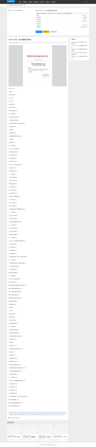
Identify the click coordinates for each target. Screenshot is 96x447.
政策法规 (36, 2)
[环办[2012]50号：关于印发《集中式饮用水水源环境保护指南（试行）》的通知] (45, 429)
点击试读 (54, 31)
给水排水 (42, 2)
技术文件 (48, 2)
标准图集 (25, 2)
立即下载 (40, 31)
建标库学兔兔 (68, 13)
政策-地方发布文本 (19, 5)
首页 (20, 2)
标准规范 (30, 2)
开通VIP (47, 31)
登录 (86, 1)
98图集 (47, 444)
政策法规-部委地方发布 (15, 417)
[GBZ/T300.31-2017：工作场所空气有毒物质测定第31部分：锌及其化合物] (61, 429)
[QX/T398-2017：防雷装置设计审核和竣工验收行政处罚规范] (30, 429)
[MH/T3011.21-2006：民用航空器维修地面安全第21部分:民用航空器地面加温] (14, 429)
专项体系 (53, 2)
